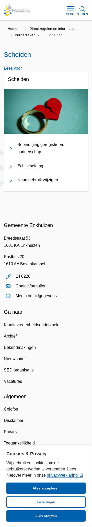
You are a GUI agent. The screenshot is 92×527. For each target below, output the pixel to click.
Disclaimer (13, 420)
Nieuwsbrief (15, 359)
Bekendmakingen (20, 347)
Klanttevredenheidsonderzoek (31, 325)
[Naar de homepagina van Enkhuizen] (17, 10)
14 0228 (23, 276)
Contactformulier (30, 286)
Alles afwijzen (46, 516)
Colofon (11, 409)
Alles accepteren (46, 488)
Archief (10, 336)
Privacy (10, 432)
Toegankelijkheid (19, 443)
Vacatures (13, 381)
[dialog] (46, 486)
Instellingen (46, 502)
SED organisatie (19, 370)
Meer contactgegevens (36, 296)
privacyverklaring (62, 475)
